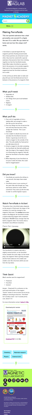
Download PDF (10, 339)
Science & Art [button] (16, 356)
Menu (8, 26)
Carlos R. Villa (24, 302)
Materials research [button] (20, 352)
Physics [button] (6, 356)
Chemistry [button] (7, 352)
